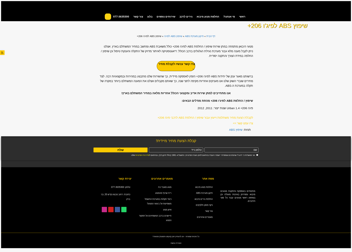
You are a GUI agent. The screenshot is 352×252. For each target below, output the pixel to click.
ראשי (242, 16)
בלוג (149, 16)
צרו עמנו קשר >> (243, 123)
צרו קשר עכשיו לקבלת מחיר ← (176, 66)
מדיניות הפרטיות (142, 155)
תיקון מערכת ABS (194, 36)
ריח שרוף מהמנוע (163, 193)
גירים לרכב (186, 16)
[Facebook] (117, 209)
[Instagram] (104, 209)
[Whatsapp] (124, 209)
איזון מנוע (167, 210)
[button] (2, 52)
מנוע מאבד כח (164, 187)
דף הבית (210, 36)
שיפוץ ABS (235, 129)
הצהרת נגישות (176, 243)
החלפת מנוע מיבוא (208, 16)
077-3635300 (121, 16)
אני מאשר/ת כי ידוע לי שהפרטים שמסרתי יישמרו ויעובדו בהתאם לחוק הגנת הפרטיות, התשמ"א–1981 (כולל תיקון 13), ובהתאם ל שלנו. (193, 155)
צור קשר (138, 16)
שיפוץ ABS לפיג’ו (173, 36)
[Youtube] (110, 209)
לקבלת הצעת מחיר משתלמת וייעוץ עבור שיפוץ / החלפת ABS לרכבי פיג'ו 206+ (205, 117)
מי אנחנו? (229, 16)
